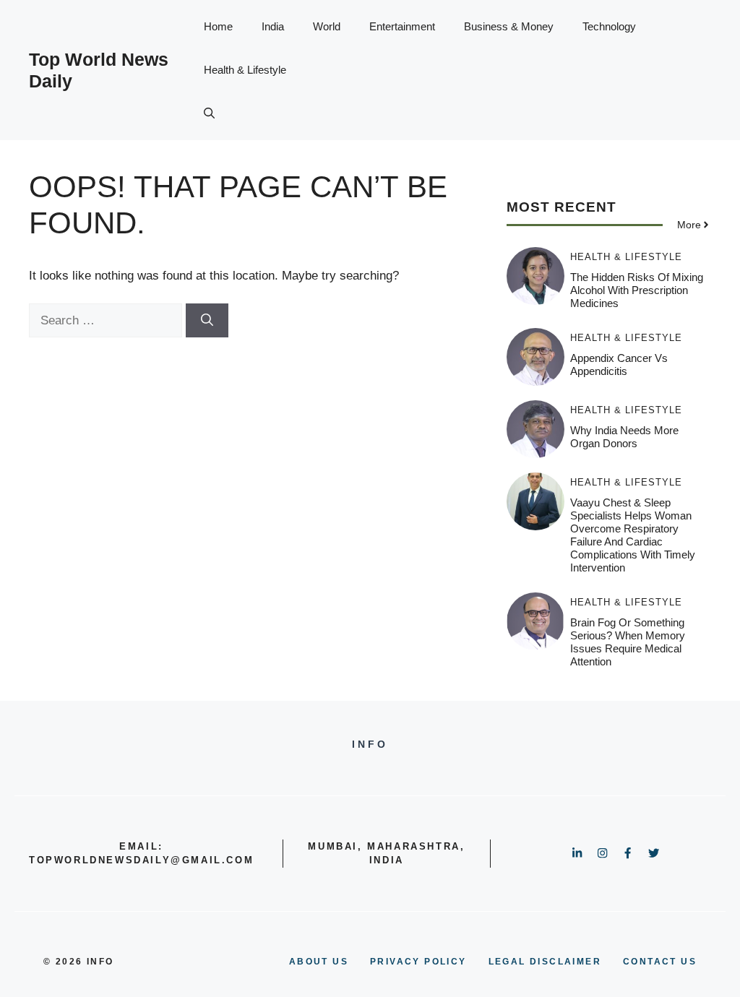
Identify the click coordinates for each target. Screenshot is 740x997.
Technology (609, 26)
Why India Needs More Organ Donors (624, 436)
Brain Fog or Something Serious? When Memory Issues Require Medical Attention (627, 642)
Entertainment (402, 26)
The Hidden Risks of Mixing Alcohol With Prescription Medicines (636, 290)
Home (218, 26)
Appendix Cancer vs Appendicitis (619, 364)
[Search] (207, 320)
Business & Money (509, 26)
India (273, 26)
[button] (209, 113)
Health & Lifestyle (245, 70)
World (326, 26)
